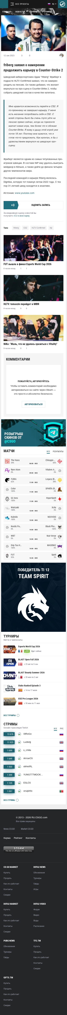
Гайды (36, 884)
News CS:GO (9, 829)
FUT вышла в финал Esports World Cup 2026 (27, 264)
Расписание (39, 926)
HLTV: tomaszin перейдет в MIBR (21, 304)
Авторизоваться (33, 404)
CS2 (25, 228)
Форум (37, 910)
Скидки (7, 895)
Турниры (47, 12)
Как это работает (11, 884)
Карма (7, 838)
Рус (61, 728)
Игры (36, 889)
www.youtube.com (24, 193)
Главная (6, 12)
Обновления (39, 873)
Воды (36, 921)
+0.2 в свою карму (21, 216)
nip (51, 228)
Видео (36, 915)
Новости (20, 12)
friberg (16, 228)
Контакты (31, 838)
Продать (7, 878)
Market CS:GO (27, 829)
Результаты (58, 451)
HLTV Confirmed (38, 228)
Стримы (33, 12)
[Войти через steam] (62, 4)
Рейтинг (18, 838)
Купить (7, 873)
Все (48, 451)
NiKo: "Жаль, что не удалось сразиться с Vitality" (30, 344)
